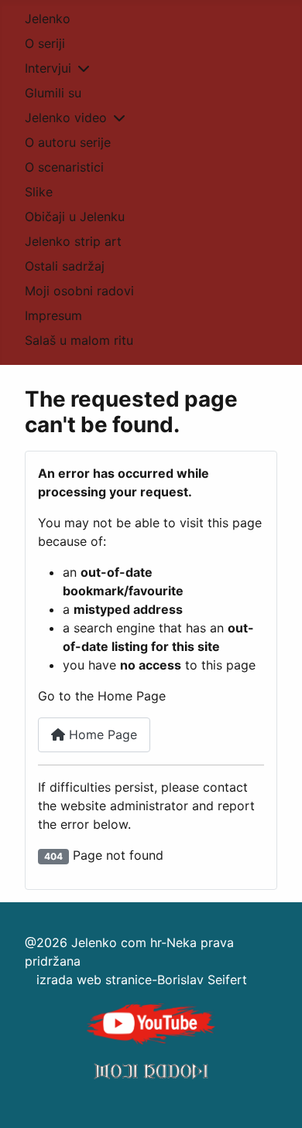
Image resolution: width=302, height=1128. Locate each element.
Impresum (53, 315)
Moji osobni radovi (79, 290)
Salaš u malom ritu (79, 340)
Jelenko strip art (73, 241)
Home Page (101, 734)
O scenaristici (64, 167)
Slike (39, 191)
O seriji (45, 43)
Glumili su (53, 93)
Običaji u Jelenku (75, 216)
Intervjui (48, 68)
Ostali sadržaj (65, 266)
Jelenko (47, 18)
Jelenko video (66, 117)
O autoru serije (68, 142)
